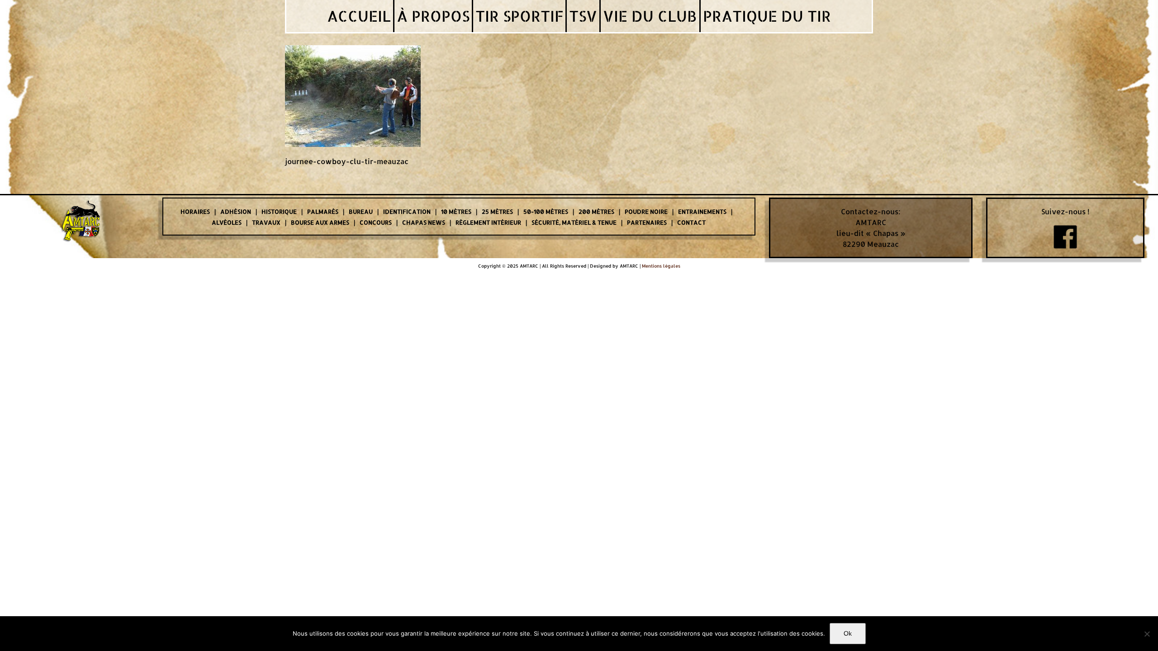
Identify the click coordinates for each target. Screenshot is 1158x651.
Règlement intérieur (488, 222)
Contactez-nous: (871, 211)
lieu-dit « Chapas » (871, 233)
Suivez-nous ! (1065, 211)
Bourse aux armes (320, 222)
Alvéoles (227, 222)
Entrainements (702, 211)
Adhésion (235, 211)
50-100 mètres (545, 211)
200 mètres (596, 211)
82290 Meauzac (871, 244)
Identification (407, 211)
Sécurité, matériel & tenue (574, 222)
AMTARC (870, 222)
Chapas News (423, 222)
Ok (848, 633)
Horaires (195, 211)
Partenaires (647, 222)
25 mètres (497, 211)
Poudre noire (646, 211)
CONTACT (691, 222)
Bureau (361, 211)
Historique (279, 211)
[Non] (1146, 633)
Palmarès (322, 211)
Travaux (266, 222)
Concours (376, 222)
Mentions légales (661, 266)
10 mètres (456, 211)
